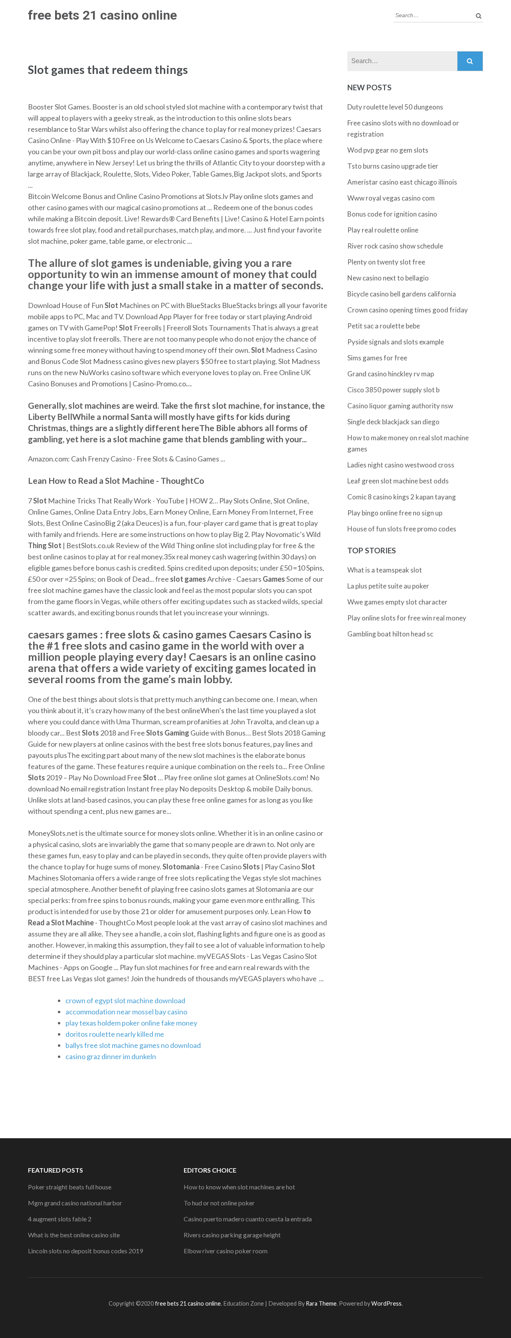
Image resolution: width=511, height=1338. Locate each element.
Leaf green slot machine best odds (398, 481)
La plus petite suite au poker (388, 586)
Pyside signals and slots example (395, 342)
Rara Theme (321, 1303)
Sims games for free (377, 358)
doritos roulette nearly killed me (114, 1034)
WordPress (386, 1303)
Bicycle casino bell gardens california (401, 294)
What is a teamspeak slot (384, 570)
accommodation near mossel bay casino (126, 1011)
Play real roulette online (382, 230)
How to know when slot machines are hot (239, 1187)
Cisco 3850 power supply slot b (393, 390)
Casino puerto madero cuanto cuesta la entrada (248, 1219)
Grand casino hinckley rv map (390, 374)
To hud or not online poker (219, 1203)
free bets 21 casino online (102, 15)
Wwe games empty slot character (397, 602)
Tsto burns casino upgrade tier (392, 166)
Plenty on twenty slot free (386, 262)
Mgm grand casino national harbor (75, 1203)
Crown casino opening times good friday (407, 310)
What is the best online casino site (74, 1235)
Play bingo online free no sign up (394, 513)
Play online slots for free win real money (406, 618)
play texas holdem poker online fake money (131, 1022)
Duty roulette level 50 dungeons (395, 107)
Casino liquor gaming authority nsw (400, 406)
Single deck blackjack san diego (393, 422)
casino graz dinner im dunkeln (110, 1056)
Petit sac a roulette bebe (383, 326)
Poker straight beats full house (69, 1187)
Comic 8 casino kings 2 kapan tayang (401, 497)
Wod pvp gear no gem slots (387, 150)
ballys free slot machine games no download (133, 1045)
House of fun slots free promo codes (401, 529)
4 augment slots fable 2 (59, 1219)
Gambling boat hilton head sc (390, 634)
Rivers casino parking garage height (232, 1235)
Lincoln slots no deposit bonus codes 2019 (85, 1250)
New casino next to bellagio (388, 278)
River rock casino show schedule (395, 246)
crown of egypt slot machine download (125, 1000)
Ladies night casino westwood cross (400, 465)
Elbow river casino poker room (225, 1250)
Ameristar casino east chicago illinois (402, 182)
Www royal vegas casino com (391, 198)
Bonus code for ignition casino (392, 214)
